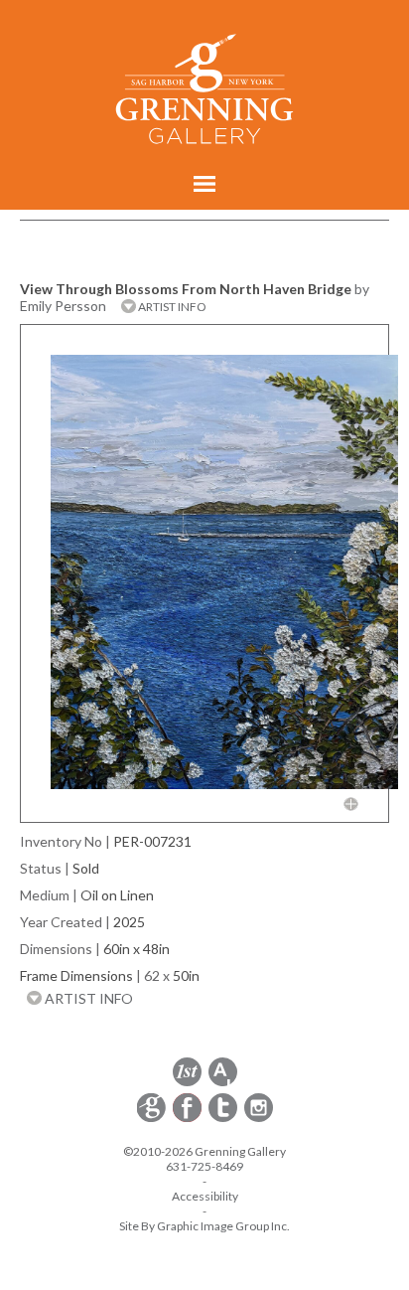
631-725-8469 (204, 1166)
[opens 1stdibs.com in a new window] (187, 1082)
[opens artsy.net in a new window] (222, 1082)
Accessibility (205, 1196)
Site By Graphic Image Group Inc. (204, 1225)
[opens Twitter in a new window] (224, 1118)
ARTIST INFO (171, 306)
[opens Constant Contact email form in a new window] (153, 1118)
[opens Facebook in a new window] (188, 1118)
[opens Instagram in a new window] (258, 1118)
